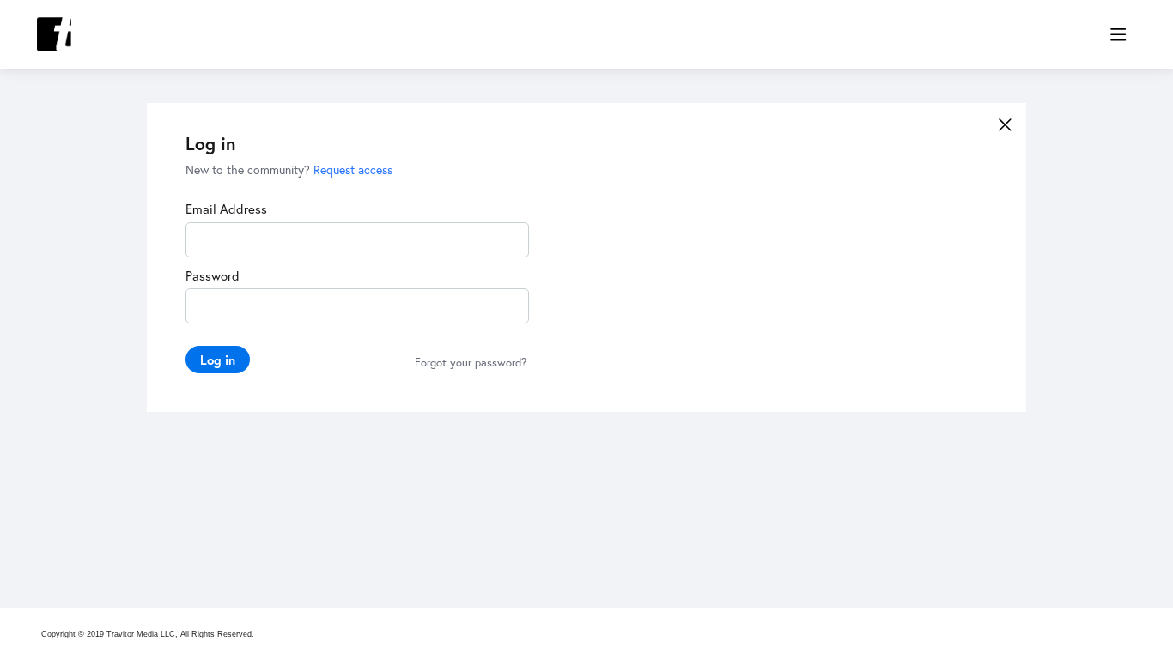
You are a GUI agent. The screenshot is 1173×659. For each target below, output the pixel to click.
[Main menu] (1118, 34)
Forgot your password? (470, 363)
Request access (352, 169)
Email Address (226, 208)
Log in (217, 359)
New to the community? (249, 169)
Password (212, 275)
